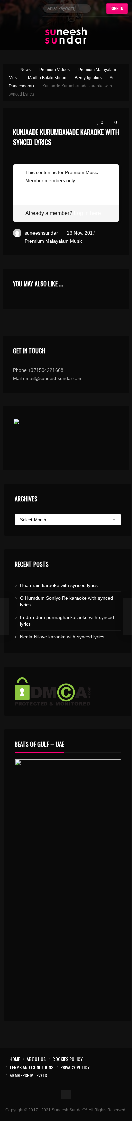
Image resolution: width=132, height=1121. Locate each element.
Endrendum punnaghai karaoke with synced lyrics (67, 621)
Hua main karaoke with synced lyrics (59, 585)
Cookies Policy (67, 1059)
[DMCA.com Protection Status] (68, 691)
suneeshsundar (41, 233)
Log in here (87, 213)
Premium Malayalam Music (54, 241)
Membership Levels (28, 1075)
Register (34, 188)
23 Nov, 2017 (81, 233)
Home (14, 1059)
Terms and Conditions (31, 1067)
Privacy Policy (75, 1067)
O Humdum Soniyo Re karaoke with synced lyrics (66, 601)
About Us (36, 1059)
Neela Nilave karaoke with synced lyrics (62, 636)
